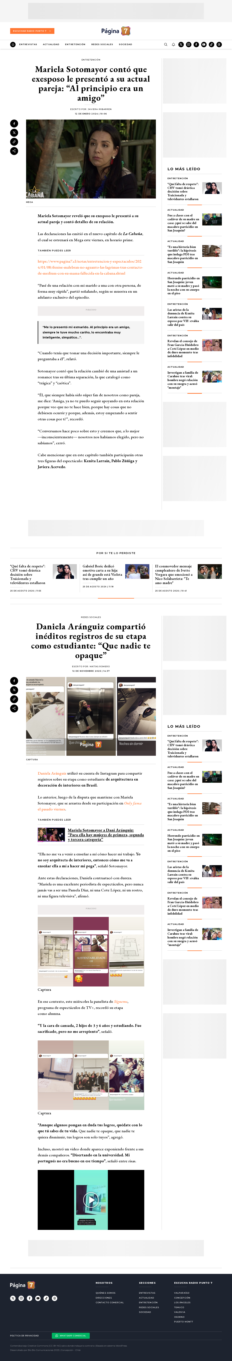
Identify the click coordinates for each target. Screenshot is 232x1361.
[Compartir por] (14, 151)
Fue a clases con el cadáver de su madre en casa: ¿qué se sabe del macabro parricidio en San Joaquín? (183, 222)
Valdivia (179, 1312)
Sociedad (125, 44)
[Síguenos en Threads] (219, 44)
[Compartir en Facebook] (14, 123)
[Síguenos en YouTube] (204, 44)
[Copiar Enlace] (14, 142)
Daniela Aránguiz (52, 773)
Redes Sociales (102, 44)
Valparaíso (181, 1293)
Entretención (75, 44)
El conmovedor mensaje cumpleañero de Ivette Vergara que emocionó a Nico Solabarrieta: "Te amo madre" (173, 574)
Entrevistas (28, 44)
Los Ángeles (182, 1302)
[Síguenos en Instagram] (188, 44)
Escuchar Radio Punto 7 (29, 31)
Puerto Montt (183, 1321)
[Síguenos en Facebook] (196, 44)
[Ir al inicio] (13, 44)
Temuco (179, 1307)
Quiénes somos (105, 1293)
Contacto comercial (110, 1302)
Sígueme (120, 1001)
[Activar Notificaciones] (173, 44)
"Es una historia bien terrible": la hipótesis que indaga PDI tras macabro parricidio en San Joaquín (182, 254)
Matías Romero (100, 666)
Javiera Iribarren (100, 109)
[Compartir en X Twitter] (14, 133)
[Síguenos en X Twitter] (181, 44)
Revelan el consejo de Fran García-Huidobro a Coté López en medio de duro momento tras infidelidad (183, 348)
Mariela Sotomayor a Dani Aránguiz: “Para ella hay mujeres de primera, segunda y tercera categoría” (106, 834)
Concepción (182, 1298)
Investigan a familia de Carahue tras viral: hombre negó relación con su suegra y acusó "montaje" (182, 380)
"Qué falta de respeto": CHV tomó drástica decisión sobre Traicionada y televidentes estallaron (183, 191)
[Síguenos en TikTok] (211, 44)
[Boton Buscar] (165, 44)
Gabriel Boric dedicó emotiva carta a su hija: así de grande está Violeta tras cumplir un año (102, 572)
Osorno (179, 1317)
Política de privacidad (24, 1336)
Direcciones (104, 1298)
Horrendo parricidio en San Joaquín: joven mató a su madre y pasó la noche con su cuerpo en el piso (183, 285)
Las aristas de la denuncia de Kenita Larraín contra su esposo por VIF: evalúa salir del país (183, 317)
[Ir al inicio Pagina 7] (116, 30)
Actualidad (51, 44)
